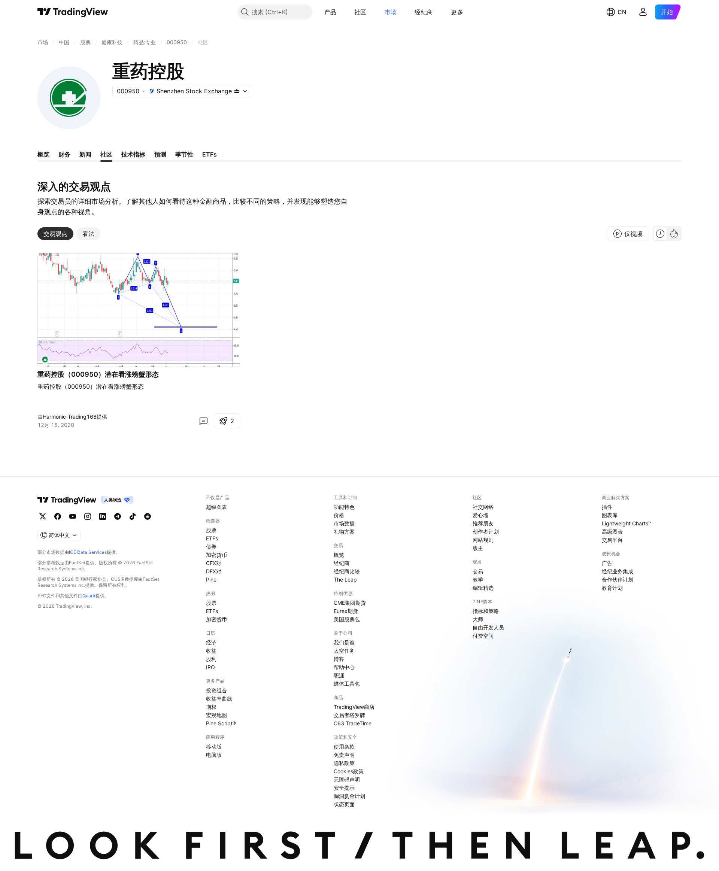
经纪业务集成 (617, 571)
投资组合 (216, 690)
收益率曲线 (219, 698)
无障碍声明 (347, 779)
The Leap (345, 579)
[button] (342, 11)
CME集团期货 (350, 603)
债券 (211, 546)
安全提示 (344, 787)
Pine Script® (221, 723)
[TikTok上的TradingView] (132, 516)
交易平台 (612, 540)
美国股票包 (347, 619)
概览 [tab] (43, 154)
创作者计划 (486, 531)
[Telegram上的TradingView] (117, 516)
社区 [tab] (106, 154)
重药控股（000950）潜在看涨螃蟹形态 (98, 374)
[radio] (660, 233)
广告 (607, 563)
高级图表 (612, 531)
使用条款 (344, 746)
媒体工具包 (347, 683)
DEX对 (213, 571)
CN (622, 12)
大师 (478, 619)
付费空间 (483, 635)
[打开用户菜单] (642, 11)
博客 (339, 659)
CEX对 (213, 563)
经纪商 (424, 12)
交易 (478, 571)
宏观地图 (216, 715)
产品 (330, 12)
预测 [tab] (160, 154)
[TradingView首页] (72, 12)
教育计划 (612, 588)
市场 (391, 12)
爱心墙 (480, 515)
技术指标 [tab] (133, 154)
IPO (210, 667)
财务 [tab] (64, 154)
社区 (360, 12)
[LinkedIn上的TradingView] (102, 516)
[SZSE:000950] (44, 359)
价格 (339, 515)
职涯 (339, 675)
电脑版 (214, 755)
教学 (478, 579)
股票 (211, 530)
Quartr (88, 595)
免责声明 (344, 755)
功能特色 (344, 507)
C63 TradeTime (352, 723)
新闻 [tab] (85, 154)
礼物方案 (344, 531)
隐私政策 (344, 763)
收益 (211, 650)
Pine (211, 579)
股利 (211, 659)
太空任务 (344, 650)
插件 (607, 507)
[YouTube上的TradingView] (72, 516)
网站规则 (483, 540)
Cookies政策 (349, 771)
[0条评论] (203, 420)
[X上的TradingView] (42, 516)
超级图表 (216, 507)
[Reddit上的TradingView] (147, 516)
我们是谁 (344, 642)
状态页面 (344, 804)
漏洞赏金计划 (349, 796)
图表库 (610, 515)
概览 (339, 555)
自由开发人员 (488, 627)
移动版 (214, 746)
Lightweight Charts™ (627, 523)
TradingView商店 (354, 707)
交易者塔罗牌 (349, 715)
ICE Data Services (88, 552)
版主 (478, 548)
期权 (211, 707)
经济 (211, 642)
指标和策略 (486, 611)
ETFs (212, 538)
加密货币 (216, 555)
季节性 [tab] (184, 154)
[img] (236, 91)
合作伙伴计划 (617, 579)
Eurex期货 (346, 611)
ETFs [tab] (209, 154)
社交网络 (483, 507)
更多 (457, 12)
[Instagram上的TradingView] (87, 516)
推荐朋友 (483, 523)
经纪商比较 (347, 571)
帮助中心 (344, 667)
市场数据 (344, 523)
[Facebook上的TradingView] (57, 516)
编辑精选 (483, 588)
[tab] (55, 233)
